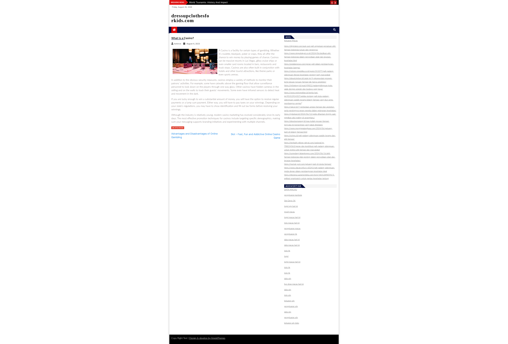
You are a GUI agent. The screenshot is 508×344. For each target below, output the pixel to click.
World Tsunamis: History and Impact (208, 2)
